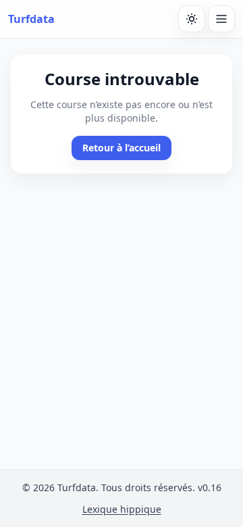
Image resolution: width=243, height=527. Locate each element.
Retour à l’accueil (121, 147)
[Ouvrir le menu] (221, 18)
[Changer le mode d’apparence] (191, 18)
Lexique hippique (121, 509)
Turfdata (31, 18)
